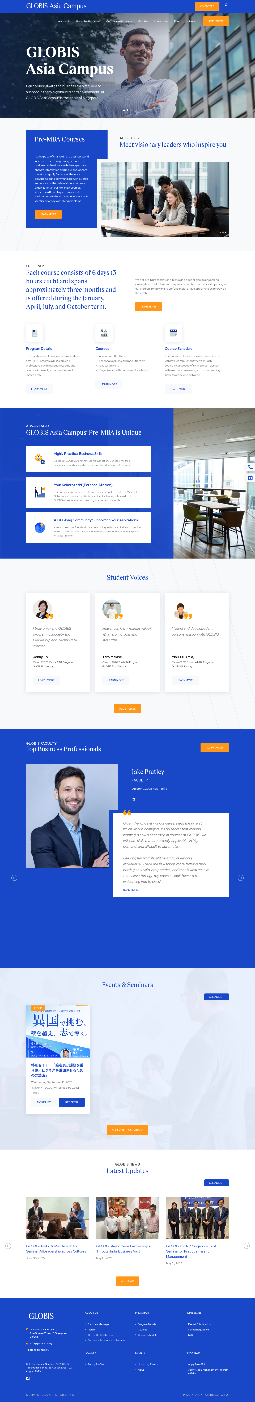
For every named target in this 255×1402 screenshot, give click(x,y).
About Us (64, 21)
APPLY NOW (216, 21)
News (192, 21)
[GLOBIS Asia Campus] (41, 1316)
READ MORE (130, 890)
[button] (124, 110)
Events (178, 21)
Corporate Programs (119, 21)
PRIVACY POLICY (192, 1394)
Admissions (161, 21)
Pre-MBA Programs (88, 21)
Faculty (143, 21)
